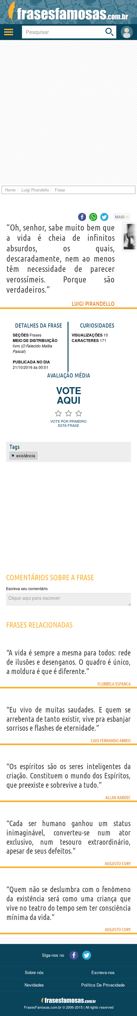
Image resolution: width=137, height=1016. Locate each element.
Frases (35, 334)
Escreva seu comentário (27, 588)
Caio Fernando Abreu (111, 740)
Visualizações (87, 335)
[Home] (68, 12)
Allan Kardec (118, 797)
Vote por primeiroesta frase (68, 423)
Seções (21, 335)
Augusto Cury (118, 863)
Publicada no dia (31, 362)
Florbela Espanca (114, 684)
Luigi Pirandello (93, 303)
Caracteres (85, 340)
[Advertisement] (68, 112)
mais (122, 216)
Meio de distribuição (35, 340)
